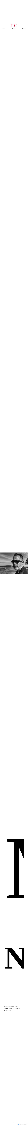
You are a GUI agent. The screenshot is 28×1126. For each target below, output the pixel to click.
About (13, 29)
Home (3, 29)
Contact (24, 29)
